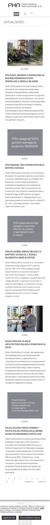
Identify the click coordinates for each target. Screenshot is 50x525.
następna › (28, 482)
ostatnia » (42, 482)
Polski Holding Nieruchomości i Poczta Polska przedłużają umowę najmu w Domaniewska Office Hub (23, 431)
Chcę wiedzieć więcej (30, 518)
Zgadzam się (9, 518)
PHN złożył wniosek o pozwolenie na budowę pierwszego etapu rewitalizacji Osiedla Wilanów (24, 78)
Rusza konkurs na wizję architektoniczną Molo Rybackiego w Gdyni (25, 344)
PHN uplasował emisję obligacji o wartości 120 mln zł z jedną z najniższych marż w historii (23, 255)
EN (32, 13)
